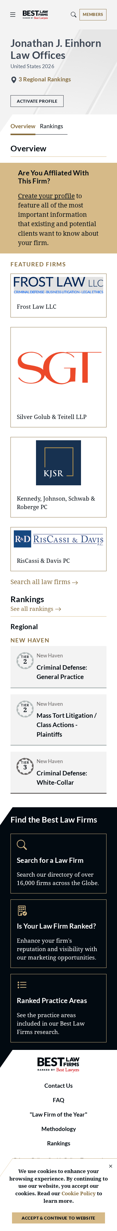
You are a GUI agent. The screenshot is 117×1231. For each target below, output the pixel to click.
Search (58, 863)
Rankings (58, 1143)
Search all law (41, 582)
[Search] (74, 14)
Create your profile (46, 196)
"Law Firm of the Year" (58, 1114)
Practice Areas (58, 1008)
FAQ (58, 1100)
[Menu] (13, 14)
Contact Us (58, 1085)
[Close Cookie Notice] (107, 1166)
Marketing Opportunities (58, 934)
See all (32, 608)
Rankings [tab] (51, 126)
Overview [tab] (22, 126)
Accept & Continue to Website (58, 1217)
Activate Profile (37, 101)
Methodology (58, 1129)
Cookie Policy (79, 1193)
